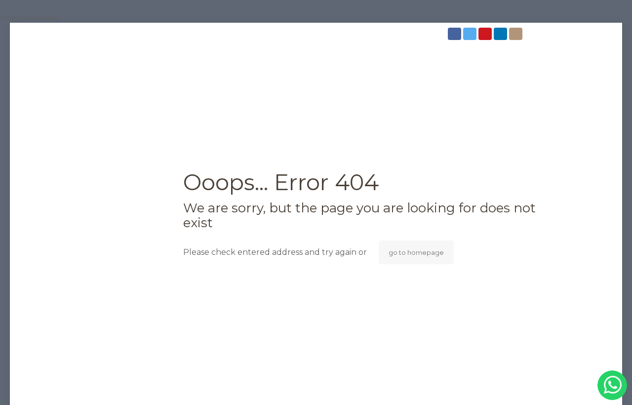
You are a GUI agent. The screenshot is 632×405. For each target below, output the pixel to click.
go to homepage (416, 252)
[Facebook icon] (455, 34)
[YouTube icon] (486, 34)
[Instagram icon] (516, 34)
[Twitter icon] (470, 34)
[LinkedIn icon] (501, 34)
